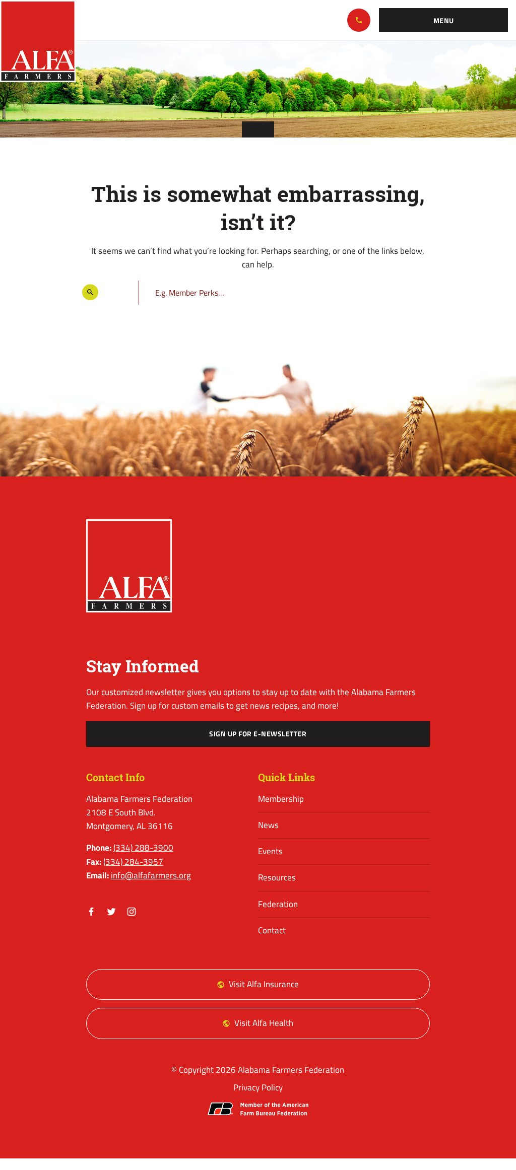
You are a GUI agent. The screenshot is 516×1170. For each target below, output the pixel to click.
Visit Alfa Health (263, 1022)
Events (270, 851)
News (268, 825)
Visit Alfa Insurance (264, 984)
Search (118, 292)
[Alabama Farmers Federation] (129, 565)
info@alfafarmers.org (151, 875)
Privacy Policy (258, 1087)
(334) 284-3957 (133, 861)
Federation (278, 904)
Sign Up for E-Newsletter (257, 733)
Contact (272, 930)
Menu (443, 20)
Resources (277, 877)
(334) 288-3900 (359, 20)
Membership (281, 798)
